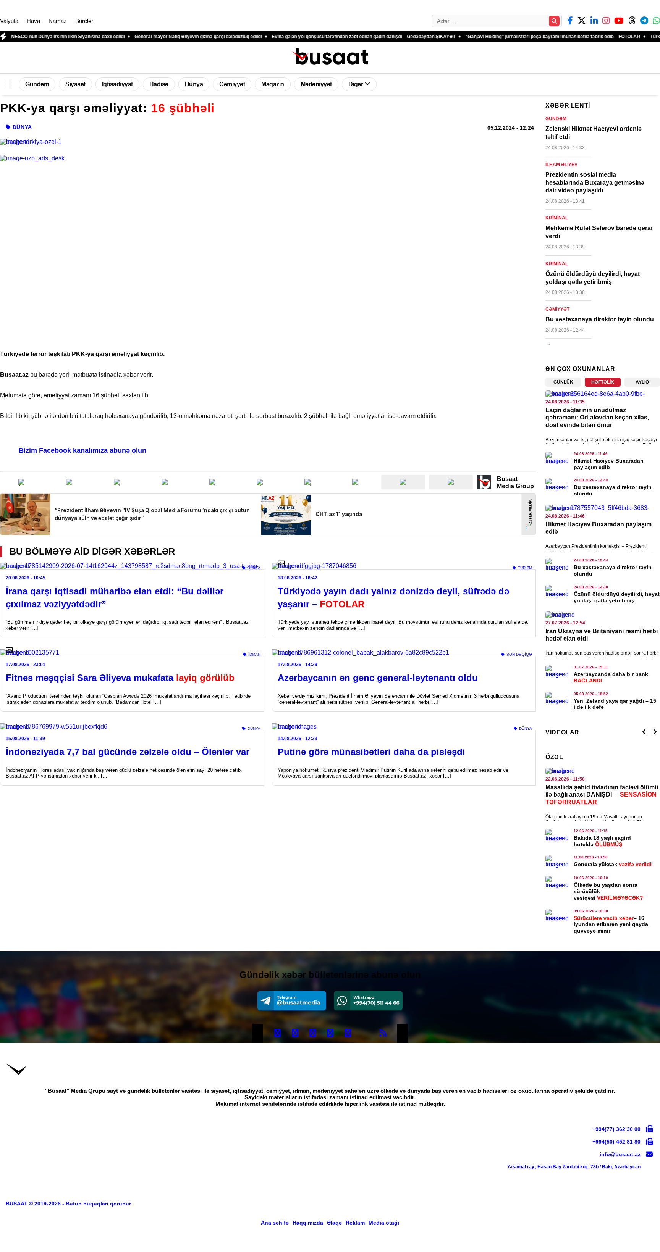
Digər (355, 84)
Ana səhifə (275, 1223)
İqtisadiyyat (117, 84)
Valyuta (9, 21)
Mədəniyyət (316, 84)
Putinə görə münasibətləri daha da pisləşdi (371, 752)
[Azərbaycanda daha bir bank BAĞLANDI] (557, 671)
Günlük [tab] (563, 382)
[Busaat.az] (330, 57)
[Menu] (7, 84)
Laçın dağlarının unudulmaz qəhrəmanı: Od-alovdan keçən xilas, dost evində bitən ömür (597, 417)
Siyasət (75, 84)
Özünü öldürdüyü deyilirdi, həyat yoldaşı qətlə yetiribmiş (592, 278)
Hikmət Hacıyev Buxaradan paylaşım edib (609, 464)
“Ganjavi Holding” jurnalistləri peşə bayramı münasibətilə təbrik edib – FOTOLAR (511, 36)
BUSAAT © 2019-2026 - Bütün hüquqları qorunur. (69, 1203)
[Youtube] (365, 1033)
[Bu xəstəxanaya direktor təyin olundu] (557, 484)
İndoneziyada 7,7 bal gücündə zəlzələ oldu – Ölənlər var (127, 752)
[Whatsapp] (368, 1000)
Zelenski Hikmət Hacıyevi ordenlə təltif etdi (593, 133)
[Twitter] (295, 1033)
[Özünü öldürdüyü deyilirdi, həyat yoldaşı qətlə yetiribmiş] (557, 591)
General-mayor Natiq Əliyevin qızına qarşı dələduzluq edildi (156, 36)
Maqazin (272, 84)
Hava (33, 21)
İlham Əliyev (561, 164)
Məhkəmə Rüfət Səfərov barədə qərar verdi (599, 232)
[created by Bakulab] (631, 1242)
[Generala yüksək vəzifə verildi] (557, 861)
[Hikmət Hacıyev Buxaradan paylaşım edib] (557, 458)
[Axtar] (554, 21)
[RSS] (383, 1033)
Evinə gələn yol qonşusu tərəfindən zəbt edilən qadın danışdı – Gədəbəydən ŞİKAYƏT (322, 36)
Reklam (355, 1223)
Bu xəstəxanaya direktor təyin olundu (599, 319)
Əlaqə (334, 1223)
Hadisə (158, 84)
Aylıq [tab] (642, 382)
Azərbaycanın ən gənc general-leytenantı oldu (378, 678)
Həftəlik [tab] (602, 382)
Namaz (58, 21)
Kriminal (556, 218)
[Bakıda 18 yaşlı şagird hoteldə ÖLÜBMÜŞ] (557, 835)
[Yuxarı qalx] (638, 1231)
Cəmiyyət (232, 84)
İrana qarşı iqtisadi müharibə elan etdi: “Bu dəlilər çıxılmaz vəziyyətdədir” (114, 597)
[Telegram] (291, 1000)
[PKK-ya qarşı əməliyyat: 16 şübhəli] (268, 142)
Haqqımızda (308, 1223)
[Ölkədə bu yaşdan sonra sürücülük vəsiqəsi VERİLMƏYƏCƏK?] (557, 882)
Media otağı (384, 1223)
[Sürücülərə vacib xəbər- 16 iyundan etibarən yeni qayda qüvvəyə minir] (557, 915)
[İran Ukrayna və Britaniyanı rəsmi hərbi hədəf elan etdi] (602, 614)
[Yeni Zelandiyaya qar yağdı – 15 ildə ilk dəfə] (557, 698)
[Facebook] (277, 1033)
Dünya (194, 84)
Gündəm (37, 84)
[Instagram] (312, 1033)
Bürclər (84, 21)
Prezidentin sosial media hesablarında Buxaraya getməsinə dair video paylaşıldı (594, 182)
